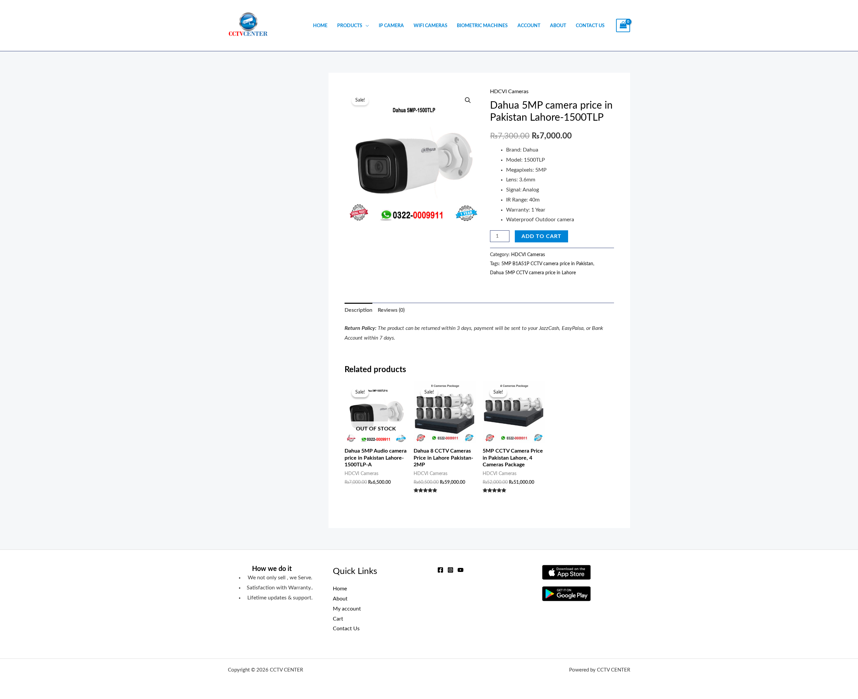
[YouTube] (460, 570)
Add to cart (541, 236)
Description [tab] (358, 310)
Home (320, 25)
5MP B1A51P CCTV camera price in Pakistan (547, 263)
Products (349, 25)
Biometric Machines (482, 25)
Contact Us (590, 25)
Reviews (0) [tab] (391, 310)
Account (528, 25)
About (558, 25)
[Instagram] (450, 570)
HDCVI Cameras (509, 91)
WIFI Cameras (430, 25)
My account (347, 608)
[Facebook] (440, 570)
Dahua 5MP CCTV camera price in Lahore (533, 272)
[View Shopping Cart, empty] (623, 26)
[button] (468, 100)
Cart (338, 619)
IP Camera (391, 25)
